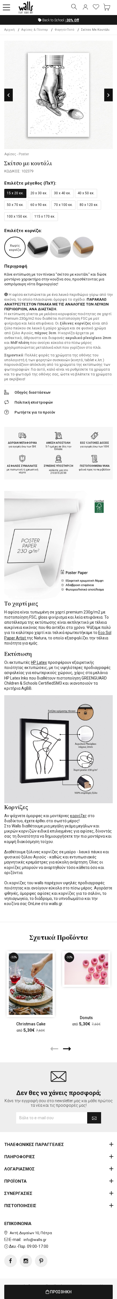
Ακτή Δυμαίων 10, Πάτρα (31, 1233)
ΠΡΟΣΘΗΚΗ (60, 1292)
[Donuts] (86, 969)
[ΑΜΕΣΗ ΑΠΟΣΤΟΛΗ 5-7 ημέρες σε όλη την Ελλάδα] (58, 436)
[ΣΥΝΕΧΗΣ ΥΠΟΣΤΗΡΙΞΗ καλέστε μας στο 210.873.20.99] (58, 459)
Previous (8, 95)
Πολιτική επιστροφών (33, 402)
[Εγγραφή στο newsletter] (94, 1118)
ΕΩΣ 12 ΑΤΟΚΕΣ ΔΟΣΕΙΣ (94, 442)
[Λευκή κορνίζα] (60, 247)
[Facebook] (10, 1261)
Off (72, 20)
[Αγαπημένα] (96, 7)
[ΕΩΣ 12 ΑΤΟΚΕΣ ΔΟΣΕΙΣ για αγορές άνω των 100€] (94, 436)
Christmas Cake (30, 1024)
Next (108, 95)
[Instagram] (26, 1261)
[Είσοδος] (85, 7)
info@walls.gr (35, 1240)
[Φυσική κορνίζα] (83, 247)
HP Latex (39, 662)
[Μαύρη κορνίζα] (37, 247)
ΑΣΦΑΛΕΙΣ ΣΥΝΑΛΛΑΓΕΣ (22, 465)
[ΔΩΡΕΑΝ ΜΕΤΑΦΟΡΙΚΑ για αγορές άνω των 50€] (22, 436)
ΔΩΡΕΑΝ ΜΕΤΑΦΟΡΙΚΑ (22, 442)
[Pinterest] (41, 1261)
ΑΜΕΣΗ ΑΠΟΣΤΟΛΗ (58, 442)
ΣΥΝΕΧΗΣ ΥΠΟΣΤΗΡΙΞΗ (58, 465)
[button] (6, 7)
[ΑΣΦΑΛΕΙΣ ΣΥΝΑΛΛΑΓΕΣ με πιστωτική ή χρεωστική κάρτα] (22, 459)
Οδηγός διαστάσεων (32, 392)
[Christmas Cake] (31, 984)
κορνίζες (78, 815)
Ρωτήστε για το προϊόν (34, 412)
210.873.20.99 (58, 473)
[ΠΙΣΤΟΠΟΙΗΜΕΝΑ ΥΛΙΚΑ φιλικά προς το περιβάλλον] (94, 459)
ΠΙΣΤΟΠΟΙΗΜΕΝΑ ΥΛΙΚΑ (95, 465)
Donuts (86, 1017)
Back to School (60, 20)
